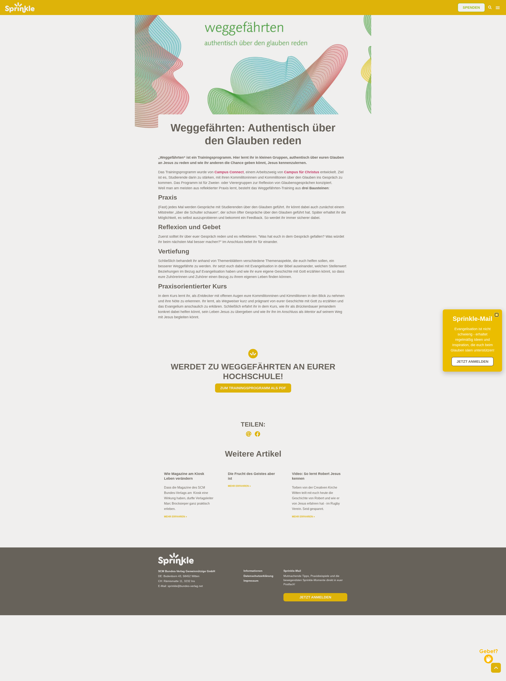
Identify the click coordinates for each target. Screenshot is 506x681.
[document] (253, 340)
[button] (496, 314)
